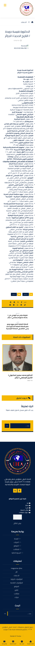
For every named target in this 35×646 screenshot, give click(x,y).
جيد (28, 502)
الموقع (16, 545)
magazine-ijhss (16, 568)
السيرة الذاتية (16, 552)
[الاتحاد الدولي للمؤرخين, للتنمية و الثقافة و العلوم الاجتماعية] (26, 9)
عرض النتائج (17, 523)
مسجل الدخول (19, 410)
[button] (5, 5)
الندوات (16, 542)
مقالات (16, 593)
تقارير (16, 590)
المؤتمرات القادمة (16, 582)
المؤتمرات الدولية (16, 579)
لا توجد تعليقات (24, 512)
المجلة (16, 538)
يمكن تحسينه (24, 510)
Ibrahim (26, 294)
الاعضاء (14, 294)
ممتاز (27, 505)
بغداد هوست (7, 629)
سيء (27, 507)
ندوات (16, 597)
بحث (7, 426)
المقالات (16, 549)
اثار (17, 572)
